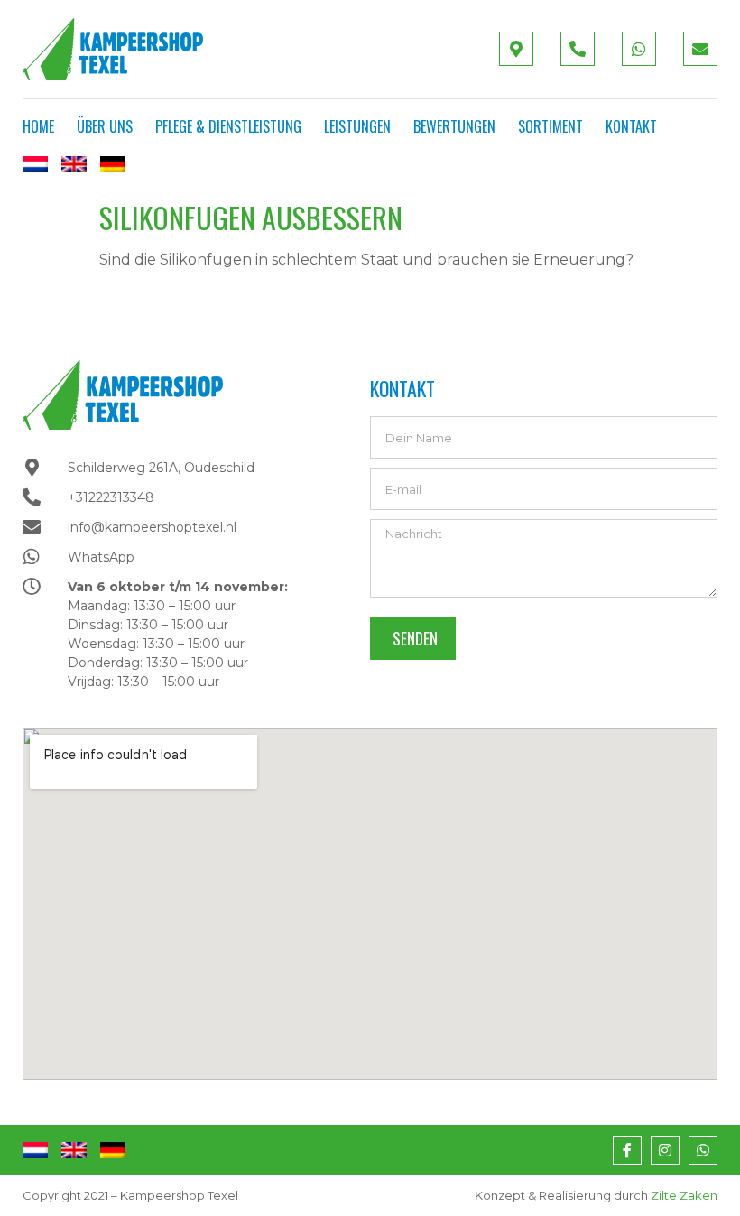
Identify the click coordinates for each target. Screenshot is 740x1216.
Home (38, 126)
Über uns (105, 126)
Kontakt (631, 126)
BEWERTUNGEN (454, 126)
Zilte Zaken (684, 1195)
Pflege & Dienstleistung (228, 126)
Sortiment (550, 126)
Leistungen (357, 126)
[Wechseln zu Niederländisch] (35, 164)
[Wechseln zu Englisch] (74, 164)
